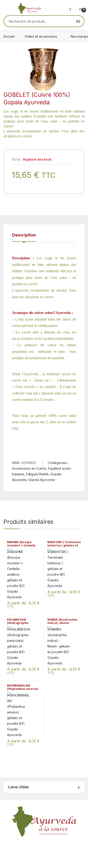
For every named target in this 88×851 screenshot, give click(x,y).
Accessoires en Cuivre (29, 468)
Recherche (78, 21)
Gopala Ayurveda (41, 480)
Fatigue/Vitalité (37, 474)
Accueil (9, 36)
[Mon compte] (72, 8)
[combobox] (38, 21)
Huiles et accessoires (41, 36)
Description (24, 235)
